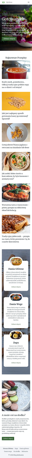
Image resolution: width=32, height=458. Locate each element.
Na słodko (17, 451)
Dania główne (24, 448)
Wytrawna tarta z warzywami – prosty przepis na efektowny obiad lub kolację (15, 207)
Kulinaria (25, 451)
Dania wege (8, 451)
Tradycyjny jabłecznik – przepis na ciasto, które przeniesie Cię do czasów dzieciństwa (16, 239)
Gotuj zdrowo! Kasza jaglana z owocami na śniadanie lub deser (15, 146)
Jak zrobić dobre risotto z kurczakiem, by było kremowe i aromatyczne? (15, 176)
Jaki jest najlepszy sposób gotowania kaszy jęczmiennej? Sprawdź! (15, 116)
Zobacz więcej (16, 287)
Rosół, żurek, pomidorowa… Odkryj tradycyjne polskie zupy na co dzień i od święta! (15, 84)
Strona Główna (8, 448)
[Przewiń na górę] (28, 455)
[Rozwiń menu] (28, 2)
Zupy (16, 448)
